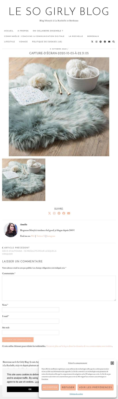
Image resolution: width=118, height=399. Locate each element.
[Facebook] (105, 41)
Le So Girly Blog (59, 12)
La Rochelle (76, 36)
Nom (5, 304)
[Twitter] (92, 41)
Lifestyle (9, 42)
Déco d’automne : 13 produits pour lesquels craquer (29, 251)
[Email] (109, 41)
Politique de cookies (76, 394)
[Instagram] (97, 41)
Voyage (23, 42)
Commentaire (8, 273)
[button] (112, 363)
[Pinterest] (101, 41)
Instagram (51, 235)
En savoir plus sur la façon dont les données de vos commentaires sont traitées (79, 346)
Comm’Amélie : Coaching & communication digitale (34, 36)
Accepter (50, 387)
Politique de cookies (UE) (47, 42)
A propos (23, 31)
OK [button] (30, 389)
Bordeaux (93, 36)
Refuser (68, 387)
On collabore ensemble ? (48, 31)
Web (33, 235)
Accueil (8, 31)
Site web (5, 327)
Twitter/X (40, 235)
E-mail (5, 316)
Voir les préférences (95, 387)
